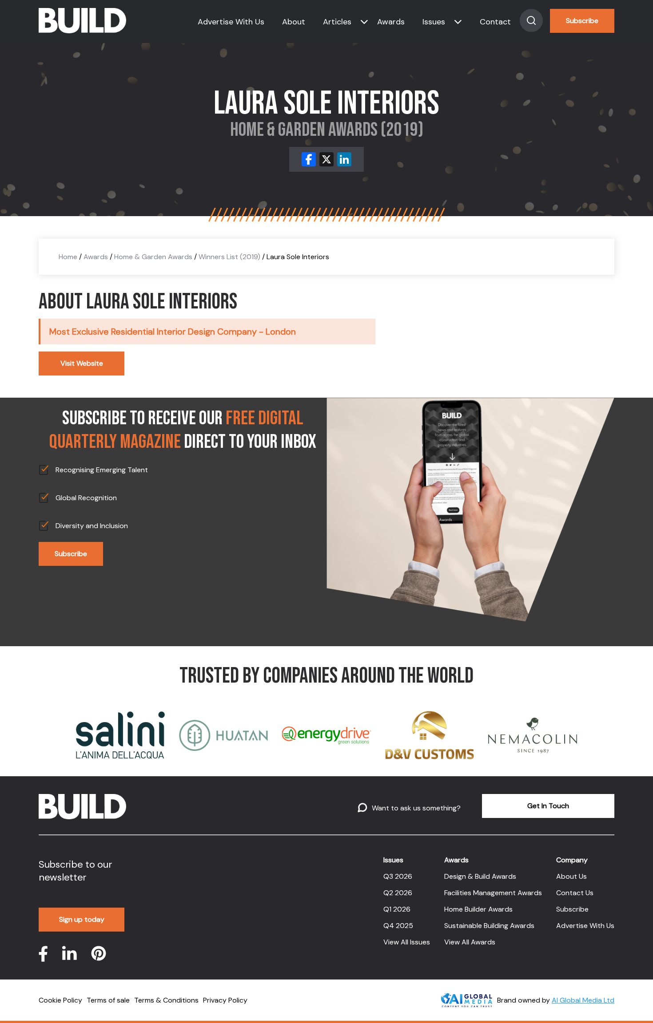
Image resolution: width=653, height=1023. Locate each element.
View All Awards (469, 942)
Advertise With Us (231, 21)
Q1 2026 (396, 909)
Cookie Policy (60, 1000)
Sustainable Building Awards (489, 925)
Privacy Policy (225, 1000)
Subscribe (582, 20)
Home (68, 256)
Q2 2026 (397, 892)
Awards (391, 21)
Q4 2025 (398, 925)
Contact (495, 21)
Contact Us (574, 892)
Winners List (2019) (229, 256)
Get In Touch (548, 805)
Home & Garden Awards (153, 256)
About (293, 21)
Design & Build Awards (480, 876)
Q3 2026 (397, 876)
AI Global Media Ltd (583, 1000)
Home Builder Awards (478, 909)
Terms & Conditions (166, 1000)
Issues (433, 21)
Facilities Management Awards (493, 892)
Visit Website (81, 363)
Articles (337, 21)
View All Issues (406, 942)
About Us (571, 876)
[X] (326, 159)
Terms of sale (108, 1000)
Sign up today (81, 919)
